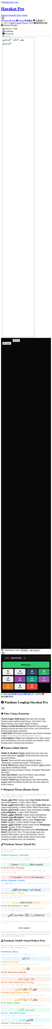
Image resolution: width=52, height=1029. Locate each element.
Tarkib (20, 680)
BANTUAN (41, 23)
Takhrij (32, 680)
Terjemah (20, 673)
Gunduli (44, 680)
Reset (20, 687)
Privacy (25, 23)
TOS (31, 23)
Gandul (44, 673)
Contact (18, 23)
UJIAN (39, 20)
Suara (7, 343)
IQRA (29, 20)
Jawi (13, 20)
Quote (8, 687)
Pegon (6, 20)
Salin (25, 650)
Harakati (27, 665)
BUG (32, 687)
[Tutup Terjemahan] (3, 653)
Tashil (8, 680)
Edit (17, 340)
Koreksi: (34, 658)
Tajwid (32, 673)
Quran (21, 20)
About (12, 23)
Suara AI (35, 650)
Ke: (8, 658)
